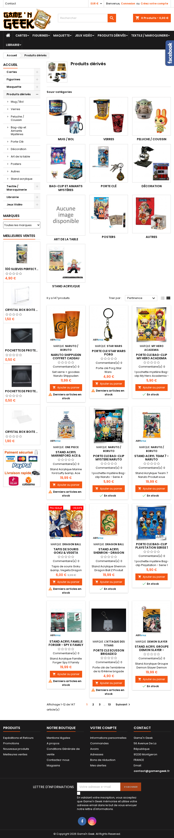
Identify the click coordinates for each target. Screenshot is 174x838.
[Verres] (109, 116)
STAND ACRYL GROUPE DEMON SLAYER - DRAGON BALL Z (151, 649)
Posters (16, 164)
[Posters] (109, 214)
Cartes (21, 35)
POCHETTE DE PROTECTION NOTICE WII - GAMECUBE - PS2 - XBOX (21, 391)
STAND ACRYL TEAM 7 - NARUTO (151, 457)
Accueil (10, 64)
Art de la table (20, 156)
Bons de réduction (102, 760)
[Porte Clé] (109, 163)
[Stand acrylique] (66, 263)
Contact (10, 3)
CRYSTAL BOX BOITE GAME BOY (21, 309)
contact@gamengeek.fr (152, 771)
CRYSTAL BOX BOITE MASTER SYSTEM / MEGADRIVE (21, 431)
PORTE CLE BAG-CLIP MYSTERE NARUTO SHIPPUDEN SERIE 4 (108, 459)
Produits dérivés (112, 35)
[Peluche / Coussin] (151, 116)
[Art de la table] (66, 215)
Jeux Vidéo (83, 35)
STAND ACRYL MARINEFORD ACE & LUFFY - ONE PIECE (66, 455)
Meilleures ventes (15, 754)
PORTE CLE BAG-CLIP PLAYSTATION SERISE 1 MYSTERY (151, 547)
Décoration (18, 149)
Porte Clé (17, 142)
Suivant (123, 704)
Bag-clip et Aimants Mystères (18, 130)
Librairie (12, 45)
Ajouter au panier (66, 387)
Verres (15, 109)
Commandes (99, 743)
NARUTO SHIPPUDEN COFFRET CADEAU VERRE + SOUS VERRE (66, 358)
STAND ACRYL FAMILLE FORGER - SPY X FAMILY (66, 643)
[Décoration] (151, 163)
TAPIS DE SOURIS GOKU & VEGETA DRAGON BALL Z (66, 552)
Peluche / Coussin (17, 118)
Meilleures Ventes (19, 235)
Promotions (11, 743)
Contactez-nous (58, 760)
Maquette (61, 35)
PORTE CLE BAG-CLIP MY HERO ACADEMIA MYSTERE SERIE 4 (151, 358)
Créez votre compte (154, 3)
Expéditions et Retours (18, 738)
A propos (53, 743)
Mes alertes (98, 765)
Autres (15, 171)
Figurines (40, 35)
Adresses (96, 754)
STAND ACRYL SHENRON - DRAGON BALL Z (108, 552)
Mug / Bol (17, 102)
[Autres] (151, 214)
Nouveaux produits (16, 749)
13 (109, 704)
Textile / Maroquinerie (149, 35)
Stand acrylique (21, 179)
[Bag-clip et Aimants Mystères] (66, 163)
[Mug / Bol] (66, 116)
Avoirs (94, 749)
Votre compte (103, 727)
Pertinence (141, 298)
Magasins (53, 765)
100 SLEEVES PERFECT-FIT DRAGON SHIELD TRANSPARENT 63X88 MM (21, 269)
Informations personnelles (108, 738)
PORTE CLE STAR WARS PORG (109, 353)
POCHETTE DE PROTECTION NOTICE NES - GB (21, 350)
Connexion (128, 3)
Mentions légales (58, 738)
